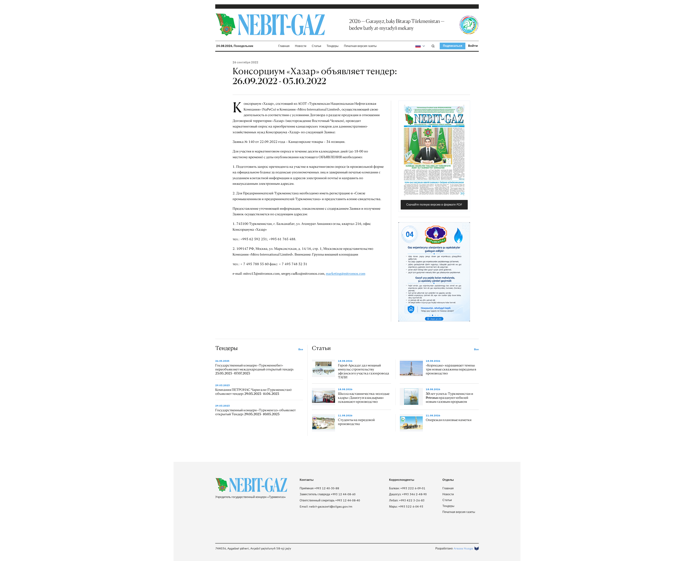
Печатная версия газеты (360, 46)
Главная (284, 46)
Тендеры (333, 46)
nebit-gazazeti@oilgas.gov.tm (330, 506)
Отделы (448, 480)
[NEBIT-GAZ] (251, 485)
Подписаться (452, 46)
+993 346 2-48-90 (414, 494)
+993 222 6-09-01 (412, 488)
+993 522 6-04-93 (410, 506)
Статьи (316, 46)
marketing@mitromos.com (345, 273)
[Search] (433, 46)
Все (300, 349)
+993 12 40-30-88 (326, 488)
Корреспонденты (401, 480)
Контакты (307, 480)
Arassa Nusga (463, 548)
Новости (300, 46)
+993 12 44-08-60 (343, 494)
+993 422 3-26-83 (412, 500)
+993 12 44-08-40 (347, 500)
